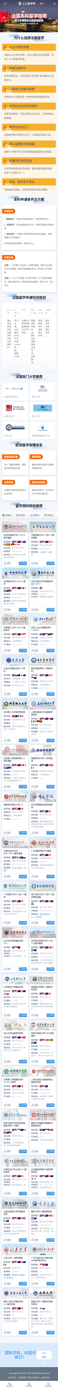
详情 (8, 563)
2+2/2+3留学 (17, 868)
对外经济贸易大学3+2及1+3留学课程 (42, 941)
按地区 (22, 515)
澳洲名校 (9, 1278)
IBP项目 (38, 917)
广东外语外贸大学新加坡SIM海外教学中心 (42, 1259)
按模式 (36, 515)
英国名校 (15, 1275)
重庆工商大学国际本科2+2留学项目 (13, 1302)
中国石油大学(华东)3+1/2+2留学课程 (13, 852)
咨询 (24, 563)
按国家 (8, 515)
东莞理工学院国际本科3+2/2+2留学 (13, 1080)
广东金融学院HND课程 (41, 851)
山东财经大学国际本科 (13, 987)
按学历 (50, 515)
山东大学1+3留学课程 (13, 1258)
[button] (54, 3)
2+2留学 (43, 552)
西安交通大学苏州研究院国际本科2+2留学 (14, 1124)
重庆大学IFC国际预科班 (41, 1211)
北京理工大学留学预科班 (14, 712)
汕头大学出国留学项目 (13, 1033)
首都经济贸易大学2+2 (13, 804)
